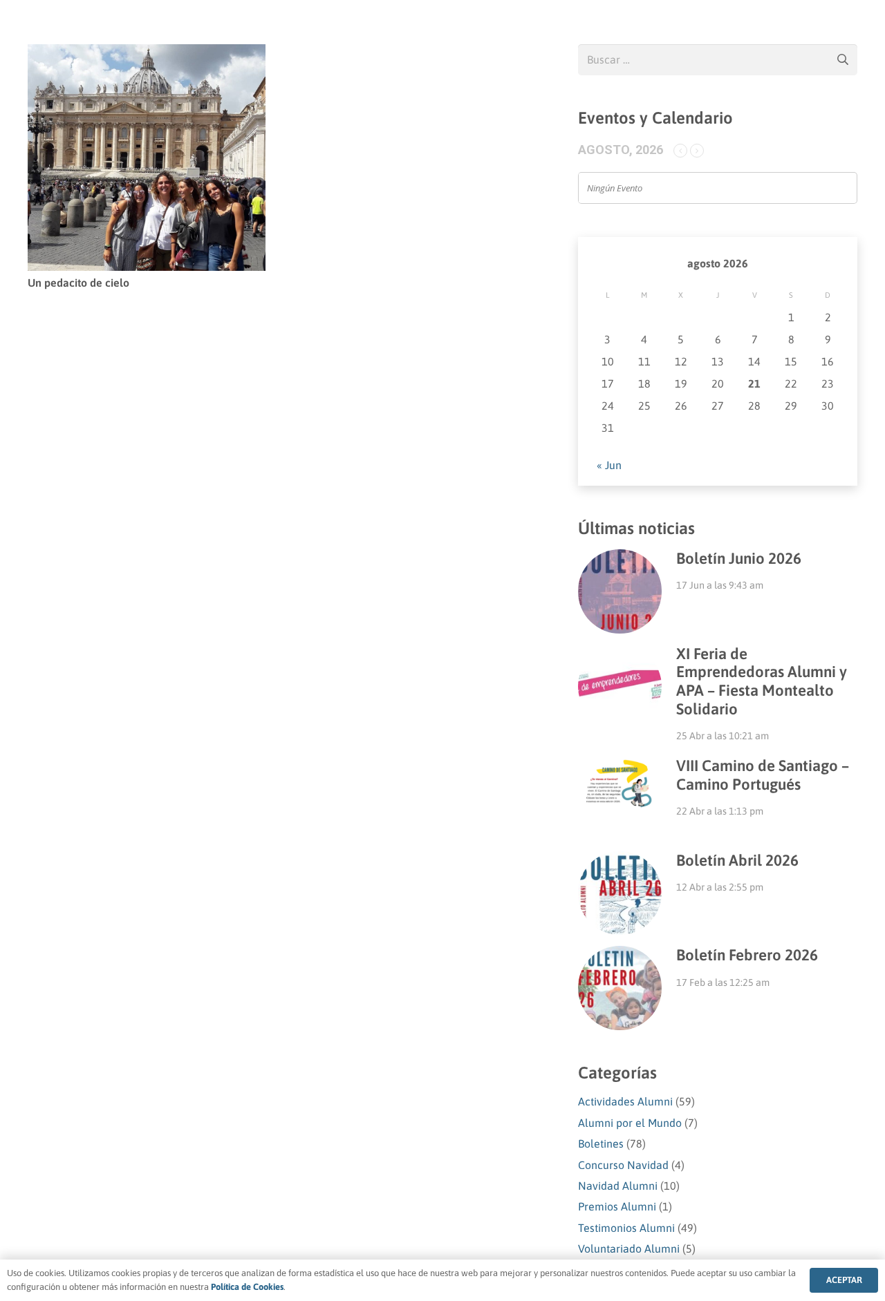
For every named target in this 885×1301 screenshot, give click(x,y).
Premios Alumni (617, 1206)
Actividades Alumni (625, 1101)
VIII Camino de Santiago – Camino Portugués (762, 775)
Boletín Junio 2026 (738, 558)
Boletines (601, 1143)
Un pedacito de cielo (78, 282)
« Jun (609, 465)
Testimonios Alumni (626, 1228)
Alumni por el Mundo (630, 1123)
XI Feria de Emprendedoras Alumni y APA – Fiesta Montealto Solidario (761, 682)
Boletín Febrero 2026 (747, 955)
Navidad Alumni (618, 1185)
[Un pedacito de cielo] (147, 54)
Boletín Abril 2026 (737, 860)
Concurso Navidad (623, 1165)
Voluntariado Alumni (629, 1248)
